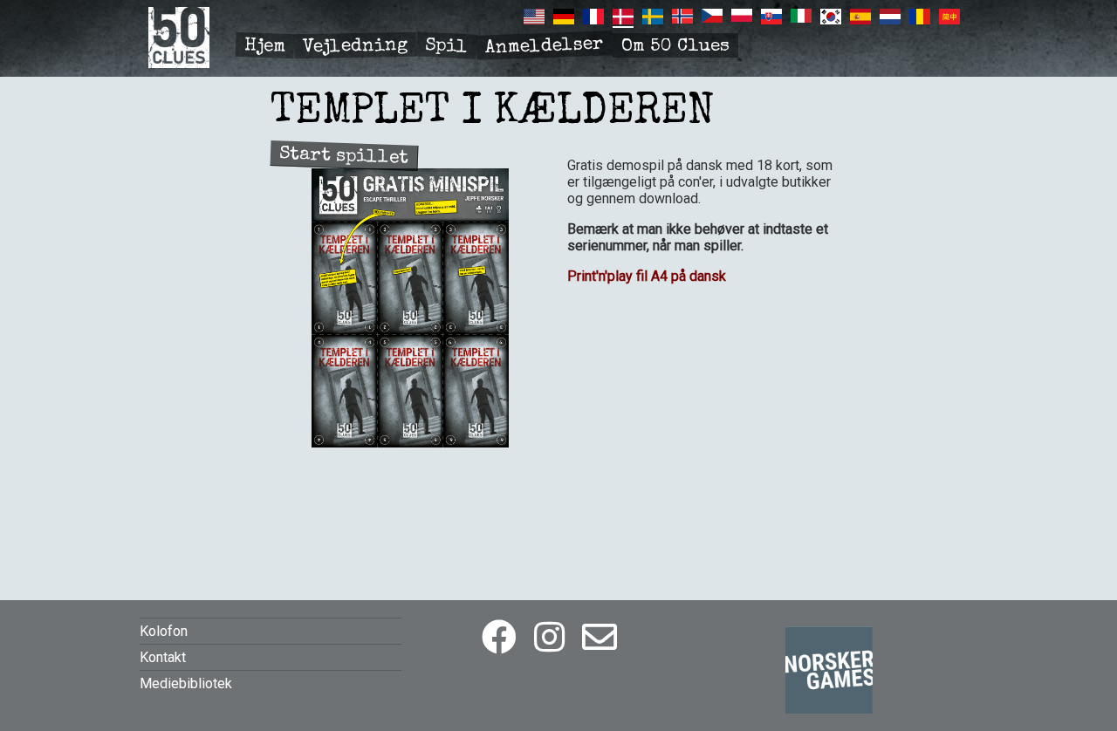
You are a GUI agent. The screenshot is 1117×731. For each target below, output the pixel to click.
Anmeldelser (545, 47)
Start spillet (344, 156)
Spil (446, 47)
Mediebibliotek (186, 683)
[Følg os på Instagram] (549, 638)
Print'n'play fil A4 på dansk (646, 276)
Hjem (265, 47)
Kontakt (163, 657)
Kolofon (164, 631)
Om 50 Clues (675, 47)
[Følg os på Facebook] (499, 638)
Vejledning (355, 47)
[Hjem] (178, 63)
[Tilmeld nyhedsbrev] (599, 638)
